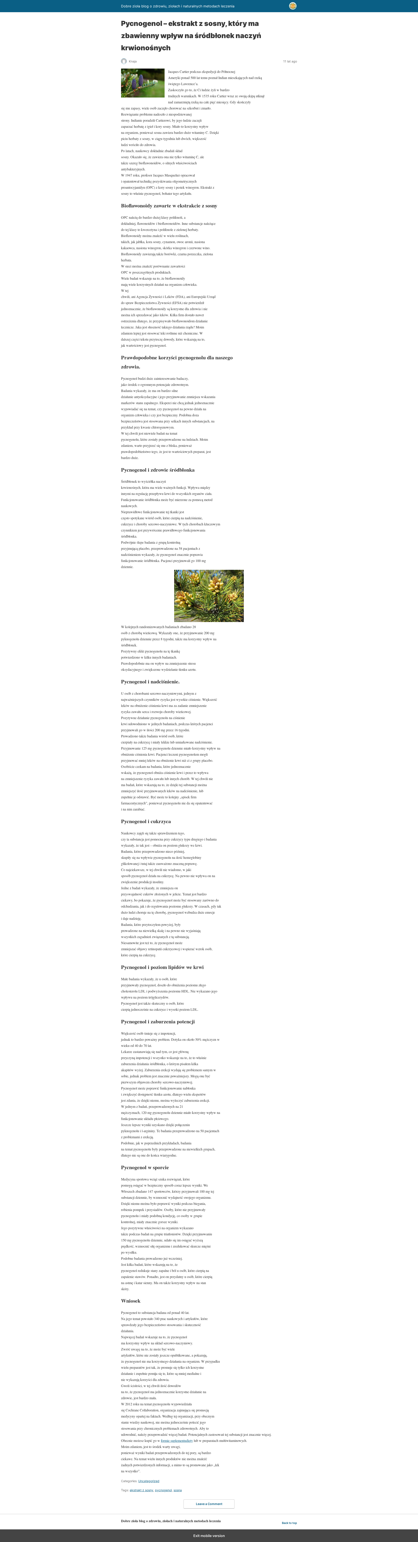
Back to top (289, 1523)
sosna (178, 1490)
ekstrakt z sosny (141, 1490)
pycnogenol (163, 1490)
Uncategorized (148, 1481)
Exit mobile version (209, 1536)
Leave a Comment (209, 1504)
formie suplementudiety (177, 1440)
